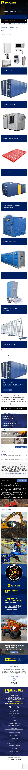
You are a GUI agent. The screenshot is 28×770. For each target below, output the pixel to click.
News (14, 712)
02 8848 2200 (16, 696)
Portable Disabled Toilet (10, 241)
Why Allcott (14, 710)
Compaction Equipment (14, 736)
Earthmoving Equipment (14, 738)
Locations (14, 747)
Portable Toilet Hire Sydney (11, 275)
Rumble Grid (7, 172)
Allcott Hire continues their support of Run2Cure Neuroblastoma (10, 450)
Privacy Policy (18, 754)
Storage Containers (9, 104)
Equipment (8, 23)
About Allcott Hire (14, 708)
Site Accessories (8, 71)
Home (3, 23)
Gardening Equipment (14, 740)
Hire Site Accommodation (11, 138)
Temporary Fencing (9, 344)
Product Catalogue (14, 725)
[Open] (14, 519)
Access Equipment (14, 734)
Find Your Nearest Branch (8, 20)
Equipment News (20, 447)
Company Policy (14, 755)
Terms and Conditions (9, 754)
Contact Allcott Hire (14, 746)
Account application (14, 720)
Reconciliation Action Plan (14, 718)
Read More (6, 390)
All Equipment (14, 732)
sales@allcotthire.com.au (16, 698)
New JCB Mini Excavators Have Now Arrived (12, 459)
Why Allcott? (21, 475)
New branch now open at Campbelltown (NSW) (11, 456)
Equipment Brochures (14, 727)
